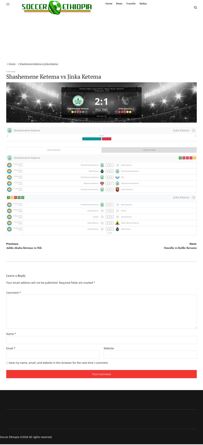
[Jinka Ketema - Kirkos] (101, 211)
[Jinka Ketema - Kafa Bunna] (101, 230)
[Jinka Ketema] (125, 103)
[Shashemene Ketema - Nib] (101, 177)
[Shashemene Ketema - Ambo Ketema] (101, 190)
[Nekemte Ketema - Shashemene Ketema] (101, 183)
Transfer (131, 3)
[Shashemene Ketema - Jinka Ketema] (101, 165)
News (119, 3)
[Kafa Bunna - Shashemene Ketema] (101, 171)
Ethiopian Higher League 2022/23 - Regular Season (97, 89)
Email (10, 348)
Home (109, 3)
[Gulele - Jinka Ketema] (101, 217)
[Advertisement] (101, 37)
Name (11, 334)
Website (109, 348)
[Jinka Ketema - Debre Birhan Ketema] (101, 223)
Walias (143, 3)
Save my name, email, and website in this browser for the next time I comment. (58, 362)
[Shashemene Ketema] (78, 103)
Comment (13, 292)
